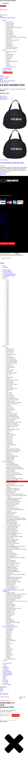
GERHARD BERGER (12, 499)
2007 (7, 326)
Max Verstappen (10, 545)
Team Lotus (9, 440)
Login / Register (7, 684)
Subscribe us (3, 6)
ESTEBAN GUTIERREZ (12, 490)
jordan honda (9, 389)
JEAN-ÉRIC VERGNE (12, 516)
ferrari (7, 52)
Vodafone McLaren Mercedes (13, 450)
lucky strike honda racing (12, 399)
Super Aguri (9, 437)
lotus (7, 391)
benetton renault (10, 351)
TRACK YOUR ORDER (7, 243)
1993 (7, 306)
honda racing (9, 55)
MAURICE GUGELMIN (12, 543)
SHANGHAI (9, 619)
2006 (7, 325)
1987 (7, 298)
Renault (8, 428)
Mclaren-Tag (9, 411)
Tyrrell (7, 447)
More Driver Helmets (11, 48)
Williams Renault (10, 457)
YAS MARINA (10, 625)
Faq (1, 218)
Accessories (12, 89)
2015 (7, 337)
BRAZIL (8, 633)
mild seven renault (10, 419)
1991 (7, 303)
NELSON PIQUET (11, 553)
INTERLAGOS (10, 607)
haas (7, 375)
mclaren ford (9, 406)
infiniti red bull (9, 382)
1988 (7, 299)
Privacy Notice (3, 221)
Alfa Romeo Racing (11, 51)
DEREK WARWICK (11, 482)
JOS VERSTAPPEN (11, 523)
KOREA (8, 647)
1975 (7, 282)
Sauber (8, 432)
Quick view (3, 174)
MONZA (8, 616)
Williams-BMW (10, 459)
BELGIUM (9, 632)
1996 (7, 310)
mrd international (10, 420)
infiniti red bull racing (11, 384)
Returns (2, 217)
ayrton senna (9, 21)
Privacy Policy (3, 721)
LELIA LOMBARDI (11, 535)
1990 (7, 302)
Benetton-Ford (9, 350)
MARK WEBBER (11, 542)
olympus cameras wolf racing (13, 422)
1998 (7, 313)
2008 (7, 327)
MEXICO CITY (10, 612)
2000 (7, 316)
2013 (7, 334)
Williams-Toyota (10, 460)
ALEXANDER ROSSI (12, 464)
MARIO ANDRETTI (11, 540)
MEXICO (8, 650)
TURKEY (8, 657)
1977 (7, 285)
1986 (7, 296)
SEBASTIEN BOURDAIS (13, 578)
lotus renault (9, 394)
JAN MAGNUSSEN (11, 512)
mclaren (8, 58)
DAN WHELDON (11, 477)
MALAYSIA (9, 649)
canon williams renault (11, 361)
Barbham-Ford (9, 349)
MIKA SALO (9, 552)
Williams (8, 453)
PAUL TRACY (10, 564)
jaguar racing (9, 57)
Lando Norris (9, 31)
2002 (7, 319)
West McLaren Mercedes (12, 451)
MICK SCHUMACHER (12, 547)
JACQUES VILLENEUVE (13, 508)
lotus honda (9, 392)
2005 (7, 323)
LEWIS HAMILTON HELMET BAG (12, 163)
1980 (7, 289)
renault (8, 62)
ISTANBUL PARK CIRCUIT (13, 608)
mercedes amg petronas (12, 61)
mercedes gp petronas (11, 415)
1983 (7, 292)
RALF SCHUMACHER (12, 566)
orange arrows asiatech (11, 423)
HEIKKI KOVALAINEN (12, 504)
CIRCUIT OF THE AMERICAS (14, 597)
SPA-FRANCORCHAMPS (13, 622)
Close (1, 688)
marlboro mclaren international (13, 402)
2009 (7, 329)
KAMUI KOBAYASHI (12, 526)
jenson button (9, 30)
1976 (7, 284)
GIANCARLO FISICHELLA (13, 501)
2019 (7, 343)
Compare (5, 683)
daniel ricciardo (10, 24)
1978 (7, 287)
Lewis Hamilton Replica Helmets (14, 536)
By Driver (5, 236)
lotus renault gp (10, 396)
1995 (7, 309)
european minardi (10, 367)
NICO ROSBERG (11, 560)
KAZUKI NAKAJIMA (12, 528)
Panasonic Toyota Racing (12, 425)
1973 (7, 279)
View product (3, 173)
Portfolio (6, 89)
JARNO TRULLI (10, 514)
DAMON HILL (10, 475)
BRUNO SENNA (10, 471)
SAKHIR (8, 618)
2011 (7, 332)
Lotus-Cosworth (10, 395)
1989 (7, 301)
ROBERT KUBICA (11, 567)
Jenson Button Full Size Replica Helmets (16, 519)
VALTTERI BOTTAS (11, 47)
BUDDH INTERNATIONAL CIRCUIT (16, 594)
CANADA (9, 635)
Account (5, 233)
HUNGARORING (11, 605)
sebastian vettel (10, 44)
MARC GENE (10, 537)
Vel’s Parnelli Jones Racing (13, 449)
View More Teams (10, 67)
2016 (7, 339)
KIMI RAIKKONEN (11, 532)
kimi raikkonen (10, 33)
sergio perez (9, 45)
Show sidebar (3, 96)
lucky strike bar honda (11, 398)
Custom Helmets (4, 211)
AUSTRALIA (9, 629)
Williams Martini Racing (12, 456)
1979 (7, 288)
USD (12, 7)
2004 (7, 322)
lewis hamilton (9, 34)
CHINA (8, 636)
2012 (7, 333)
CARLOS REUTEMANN (13, 473)
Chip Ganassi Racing (11, 363)
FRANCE (8, 638)
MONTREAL (9, 615)
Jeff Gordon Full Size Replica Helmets (15, 518)
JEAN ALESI (9, 515)
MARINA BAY (10, 611)
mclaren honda (9, 408)
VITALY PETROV (11, 588)
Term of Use (3, 222)
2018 (7, 342)
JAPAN (8, 646)
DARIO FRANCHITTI (12, 480)
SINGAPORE (9, 654)
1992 (7, 305)
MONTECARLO (10, 614)
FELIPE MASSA (10, 492)
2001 (7, 318)
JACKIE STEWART (11, 505)
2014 (7, 336)
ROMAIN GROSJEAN (12, 568)
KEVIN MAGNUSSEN (12, 530)
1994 (7, 308)
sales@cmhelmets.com (5, 195)
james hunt (9, 29)
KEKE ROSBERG (11, 529)
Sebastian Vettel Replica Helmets (14, 577)
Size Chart (2, 220)
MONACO (9, 652)
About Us (2, 213)
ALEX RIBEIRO (10, 463)
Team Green (9, 439)
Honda (8, 378)
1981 (7, 291)
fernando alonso (10, 26)
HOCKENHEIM (10, 604)
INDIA (8, 642)
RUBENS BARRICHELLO (13, 571)
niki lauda (8, 43)
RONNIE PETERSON (12, 570)
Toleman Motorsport (11, 444)
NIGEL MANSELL (11, 561)
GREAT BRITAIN (11, 640)
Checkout (5, 231)
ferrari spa (8, 371)
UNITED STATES (11, 659)
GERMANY (9, 639)
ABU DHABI (9, 628)
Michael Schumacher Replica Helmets (15, 546)
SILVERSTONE (10, 621)
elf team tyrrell (9, 365)
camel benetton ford (11, 358)
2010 (7, 330)
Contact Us (3, 214)
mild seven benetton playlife (13, 418)
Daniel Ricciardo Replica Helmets (14, 478)
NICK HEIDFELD (11, 556)
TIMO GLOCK (10, 585)
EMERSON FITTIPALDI (12, 488)
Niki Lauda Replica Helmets (13, 563)
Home (1, 89)
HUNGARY (9, 643)
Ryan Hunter (9, 573)
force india (8, 374)
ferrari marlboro (10, 54)
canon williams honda (11, 360)
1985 (7, 295)
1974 (7, 281)
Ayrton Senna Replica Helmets (13, 467)
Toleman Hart (9, 443)
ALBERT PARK (10, 592)
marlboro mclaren (10, 401)
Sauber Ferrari (9, 433)
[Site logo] (4, 17)
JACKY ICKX (10, 506)
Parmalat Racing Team (11, 426)
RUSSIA (8, 653)
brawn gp (8, 356)
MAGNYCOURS (10, 609)
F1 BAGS (18, 89)
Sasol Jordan (9, 430)
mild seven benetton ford (12, 416)
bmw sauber (9, 353)
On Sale (5, 237)
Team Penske (9, 442)
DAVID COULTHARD (12, 481)
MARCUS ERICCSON (12, 539)
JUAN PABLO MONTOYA (13, 525)
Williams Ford (9, 454)
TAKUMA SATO (10, 584)
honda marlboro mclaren (12, 380)
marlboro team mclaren (12, 404)
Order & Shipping (4, 215)
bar (7, 347)
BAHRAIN (9, 631)
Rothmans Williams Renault (13, 429)
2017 (7, 340)
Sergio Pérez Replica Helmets (13, 581)
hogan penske (9, 377)
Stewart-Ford (9, 436)
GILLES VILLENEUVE (12, 40)
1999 (7, 315)
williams (8, 65)
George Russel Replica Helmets (14, 27)
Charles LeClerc (10, 23)
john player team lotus (11, 388)
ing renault (8, 385)
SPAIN (8, 656)
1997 (7, 312)
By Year (5, 234)
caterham (8, 364)
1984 (7, 294)
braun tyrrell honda (11, 354)
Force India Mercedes (11, 373)
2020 (7, 344)
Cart (4, 230)
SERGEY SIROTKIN (11, 580)
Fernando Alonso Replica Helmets (14, 494)
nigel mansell (9, 41)
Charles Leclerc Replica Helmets (14, 474)
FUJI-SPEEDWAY (11, 600)
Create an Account (4, 696)
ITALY (8, 645)
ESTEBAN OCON (11, 491)
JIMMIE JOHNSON (11, 521)
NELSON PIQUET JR (12, 554)
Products (5, 229)
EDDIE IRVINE (10, 484)
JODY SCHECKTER (11, 522)
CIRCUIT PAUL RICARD (13, 598)
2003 (7, 320)
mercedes (8, 60)
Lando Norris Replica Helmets (13, 533)
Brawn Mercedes (10, 357)
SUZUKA (8, 623)
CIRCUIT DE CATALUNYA (13, 595)
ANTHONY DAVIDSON (12, 466)
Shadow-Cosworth (10, 435)
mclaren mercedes (10, 409)
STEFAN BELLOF (11, 583)
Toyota (8, 64)
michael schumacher (11, 36)
